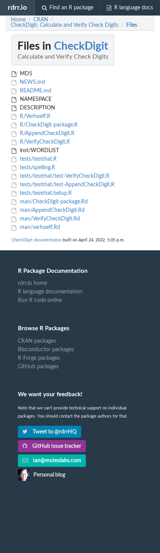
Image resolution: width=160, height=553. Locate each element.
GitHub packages (38, 366)
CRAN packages (37, 341)
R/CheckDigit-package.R (48, 125)
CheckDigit (81, 46)
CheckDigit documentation (37, 240)
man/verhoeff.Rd (39, 227)
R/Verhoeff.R (34, 116)
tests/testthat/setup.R (45, 193)
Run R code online (40, 300)
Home (18, 20)
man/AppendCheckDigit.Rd (51, 210)
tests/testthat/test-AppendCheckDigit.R (66, 184)
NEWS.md (31, 82)
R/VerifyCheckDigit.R (44, 142)
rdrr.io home (32, 283)
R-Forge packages (39, 358)
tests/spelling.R (36, 167)
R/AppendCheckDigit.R (46, 133)
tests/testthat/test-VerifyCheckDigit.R (64, 176)
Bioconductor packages (46, 349)
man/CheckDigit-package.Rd (53, 202)
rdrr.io (17, 7)
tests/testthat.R (37, 159)
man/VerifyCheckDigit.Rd (49, 219)
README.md (34, 91)
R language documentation (50, 292)
